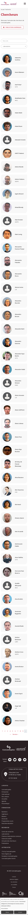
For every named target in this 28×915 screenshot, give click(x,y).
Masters (4, 816)
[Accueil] (8, 3)
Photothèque (5, 803)
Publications (5, 843)
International (5, 794)
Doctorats (4, 819)
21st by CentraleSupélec (9, 851)
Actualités (4, 799)
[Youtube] (24, 759)
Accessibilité (14, 884)
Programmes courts (7, 821)
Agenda (4, 801)
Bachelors (4, 812)
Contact (14, 876)
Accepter (20, 912)
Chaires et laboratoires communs (11, 836)
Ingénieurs (5, 814)
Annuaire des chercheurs (9, 841)
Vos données (14, 882)
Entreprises (5, 792)
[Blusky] (14, 759)
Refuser (7, 912)
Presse (14, 887)
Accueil (2, 9)
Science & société (7, 838)
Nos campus (5, 796)
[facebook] (9, 759)
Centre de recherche (7, 831)
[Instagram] (19, 759)
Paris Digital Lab (6, 854)
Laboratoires (5, 834)
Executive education (7, 823)
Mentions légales (14, 879)
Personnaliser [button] (4, 908)
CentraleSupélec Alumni (8, 858)
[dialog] (14, 906)
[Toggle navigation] (25, 3)
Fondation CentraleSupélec (9, 856)
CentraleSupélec (6, 789)
